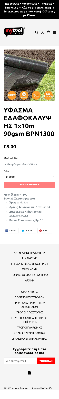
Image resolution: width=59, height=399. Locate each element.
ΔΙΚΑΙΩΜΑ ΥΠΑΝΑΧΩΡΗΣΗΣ (29, 338)
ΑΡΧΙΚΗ (29, 280)
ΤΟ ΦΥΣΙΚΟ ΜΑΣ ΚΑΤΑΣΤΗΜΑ (29, 274)
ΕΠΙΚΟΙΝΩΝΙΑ (29, 269)
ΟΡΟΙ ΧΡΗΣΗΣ (29, 291)
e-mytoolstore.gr (20, 388)
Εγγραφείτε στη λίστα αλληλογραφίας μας (29, 351)
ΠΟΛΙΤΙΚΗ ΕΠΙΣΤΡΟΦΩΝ (29, 297)
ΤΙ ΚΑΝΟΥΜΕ (29, 258)
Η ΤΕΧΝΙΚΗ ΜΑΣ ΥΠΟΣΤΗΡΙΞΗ (29, 263)
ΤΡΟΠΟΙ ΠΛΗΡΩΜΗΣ (29, 327)
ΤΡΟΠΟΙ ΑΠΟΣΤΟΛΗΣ (29, 312)
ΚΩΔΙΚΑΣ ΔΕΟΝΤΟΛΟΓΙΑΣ (29, 333)
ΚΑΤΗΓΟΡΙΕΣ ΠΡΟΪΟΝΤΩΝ (29, 252)
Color (6, 171)
